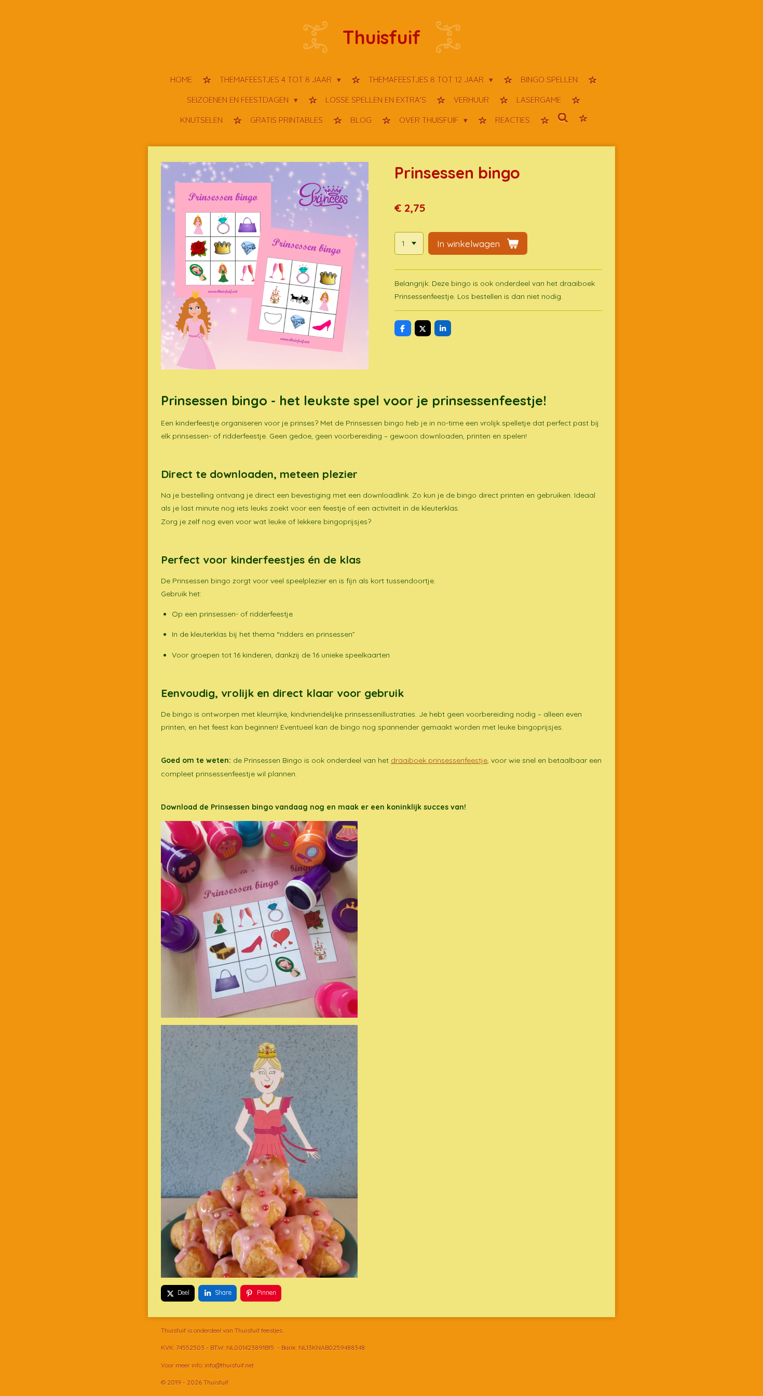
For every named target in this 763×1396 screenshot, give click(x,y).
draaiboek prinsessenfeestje (439, 760)
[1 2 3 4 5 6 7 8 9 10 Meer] (409, 243)
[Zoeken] (563, 119)
